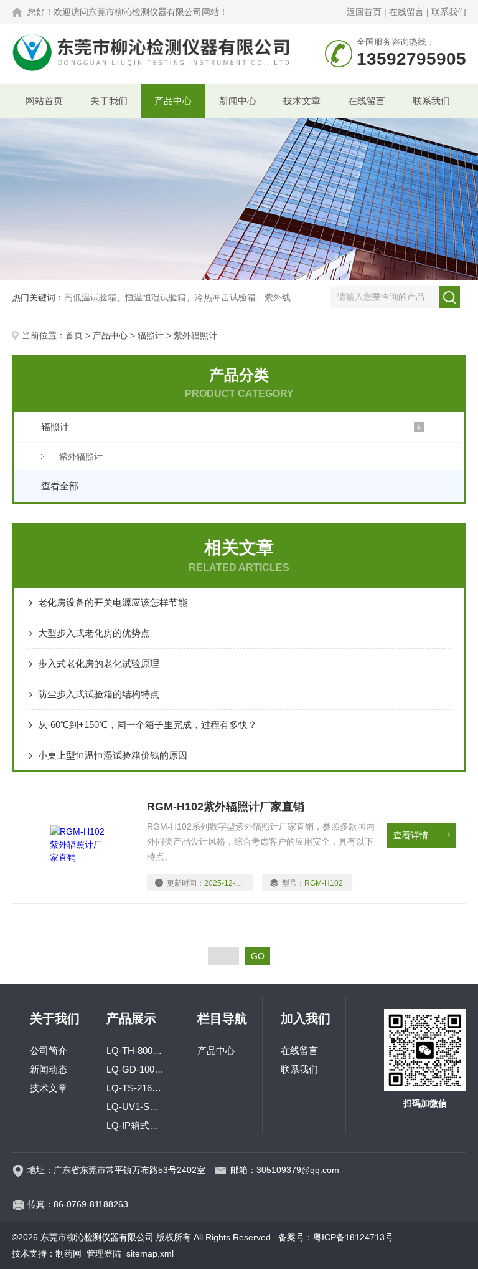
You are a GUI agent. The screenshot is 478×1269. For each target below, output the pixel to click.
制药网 (68, 1253)
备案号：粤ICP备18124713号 (335, 1237)
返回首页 (364, 12)
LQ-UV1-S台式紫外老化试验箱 (136, 1106)
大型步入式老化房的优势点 (94, 633)
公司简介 (48, 1050)
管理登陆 (104, 1253)
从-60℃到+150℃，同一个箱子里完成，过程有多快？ (147, 724)
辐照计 (151, 335)
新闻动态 (48, 1069)
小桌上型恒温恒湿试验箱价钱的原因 (112, 755)
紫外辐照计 (81, 456)
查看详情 (410, 835)
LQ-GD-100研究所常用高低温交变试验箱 (136, 1069)
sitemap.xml (150, 1253)
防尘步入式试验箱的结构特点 (98, 694)
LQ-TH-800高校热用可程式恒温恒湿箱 (136, 1050)
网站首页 (44, 100)
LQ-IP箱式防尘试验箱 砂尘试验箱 (136, 1125)
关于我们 (109, 100)
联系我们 (448, 12)
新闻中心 (237, 100)
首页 (74, 335)
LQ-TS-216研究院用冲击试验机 (136, 1088)
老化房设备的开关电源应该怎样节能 (112, 602)
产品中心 (173, 100)
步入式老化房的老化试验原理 (98, 663)
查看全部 (59, 486)
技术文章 (302, 100)
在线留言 (406, 12)
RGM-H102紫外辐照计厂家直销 (225, 806)
